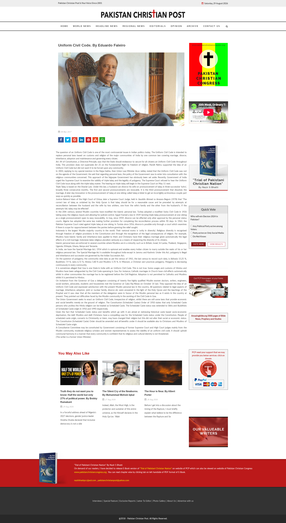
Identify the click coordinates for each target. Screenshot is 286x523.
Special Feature (111, 501)
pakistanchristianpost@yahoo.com (113, 480)
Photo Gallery (159, 501)
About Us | (172, 501)
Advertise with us (185, 501)
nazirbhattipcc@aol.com (85, 480)
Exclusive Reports (127, 501)
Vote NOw (198, 244)
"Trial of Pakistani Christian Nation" (156, 469)
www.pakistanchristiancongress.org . (91, 472)
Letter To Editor (144, 501)
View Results (216, 244)
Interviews (97, 501)
